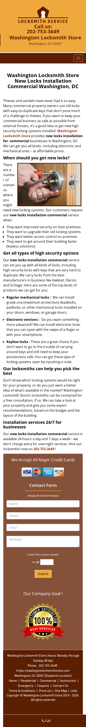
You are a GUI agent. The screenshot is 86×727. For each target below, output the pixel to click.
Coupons (43, 685)
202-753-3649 (43, 31)
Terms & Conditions (22, 690)
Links (74, 690)
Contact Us (60, 685)
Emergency (25, 685)
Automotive (68, 680)
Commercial (48, 680)
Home (13, 680)
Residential (28, 680)
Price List (45, 690)
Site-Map (61, 690)
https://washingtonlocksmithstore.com (43, 670)
